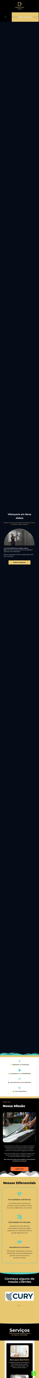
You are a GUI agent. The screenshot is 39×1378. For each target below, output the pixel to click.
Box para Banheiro (19, 1360)
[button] (5, 17)
